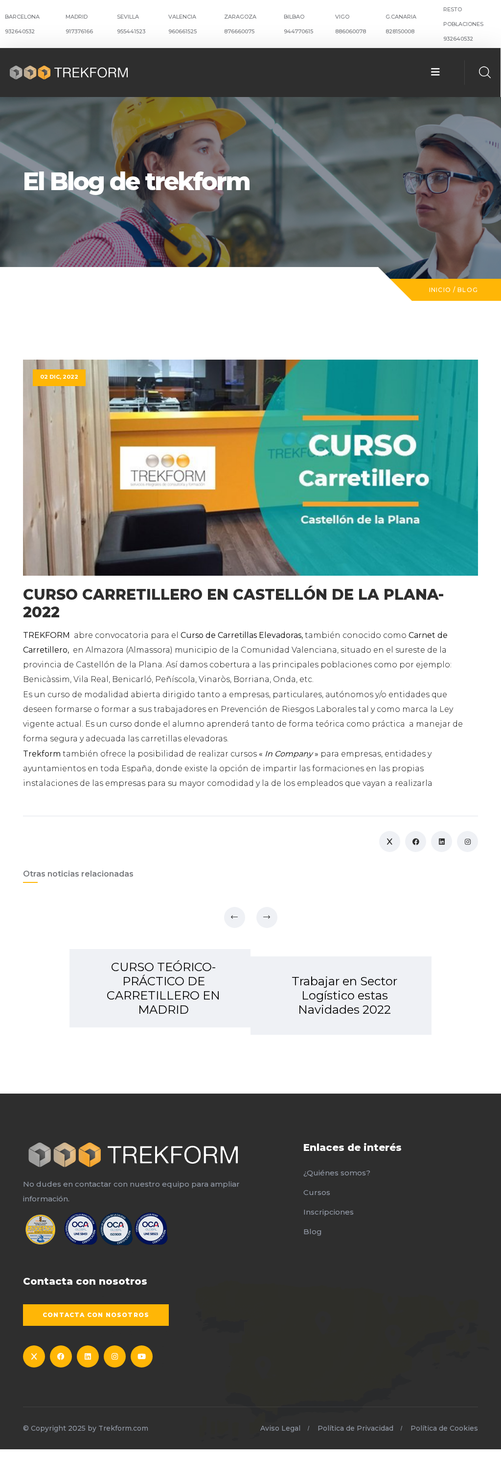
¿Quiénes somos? (336, 1172)
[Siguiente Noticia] (266, 917)
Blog (467, 289)
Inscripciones (328, 1212)
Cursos (316, 1192)
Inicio (440, 289)
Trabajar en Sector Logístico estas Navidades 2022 (344, 995)
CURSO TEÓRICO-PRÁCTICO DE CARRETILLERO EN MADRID (163, 988)
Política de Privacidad (355, 1428)
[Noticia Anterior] (234, 917)
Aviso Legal (280, 1428)
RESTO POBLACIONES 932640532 (463, 24)
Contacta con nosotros (96, 1314)
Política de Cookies (444, 1428)
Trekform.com (123, 1428)
